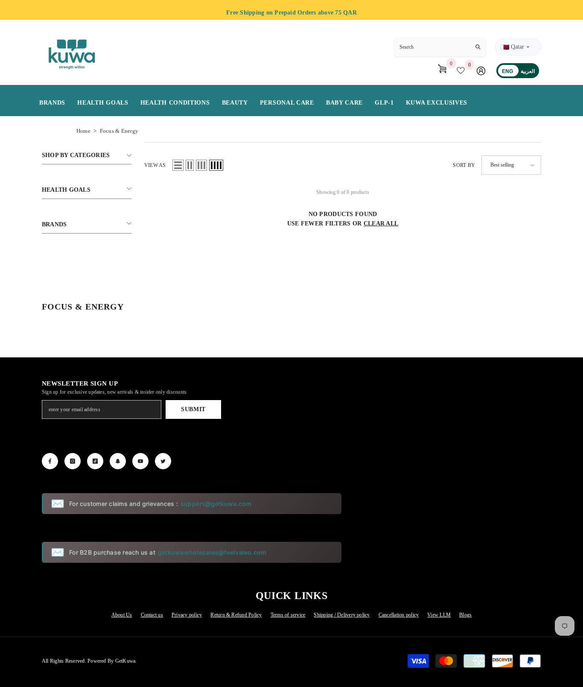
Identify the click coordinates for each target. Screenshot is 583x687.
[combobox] (433, 47)
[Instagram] (72, 461)
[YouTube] (140, 461)
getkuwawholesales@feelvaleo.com (212, 552)
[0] (462, 70)
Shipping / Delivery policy (342, 615)
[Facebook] (50, 461)
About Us (121, 615)
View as (155, 165)
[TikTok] (95, 461)
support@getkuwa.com (216, 503)
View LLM (439, 615)
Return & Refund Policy (236, 615)
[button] (178, 165)
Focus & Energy (119, 131)
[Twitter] (163, 461)
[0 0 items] (440, 70)
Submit (193, 409)
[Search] (440, 47)
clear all (381, 223)
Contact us (152, 615)
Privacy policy (187, 615)
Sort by (464, 165)
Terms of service (288, 615)
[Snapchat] (118, 461)
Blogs (465, 615)
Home (83, 131)
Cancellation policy (399, 615)
